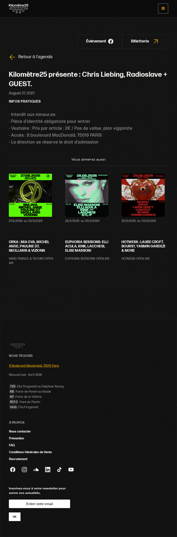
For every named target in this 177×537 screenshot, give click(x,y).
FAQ (12, 445)
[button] (163, 8)
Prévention (16, 438)
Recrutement (18, 459)
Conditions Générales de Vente (30, 452)
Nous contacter (20, 431)
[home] (18, 8)
